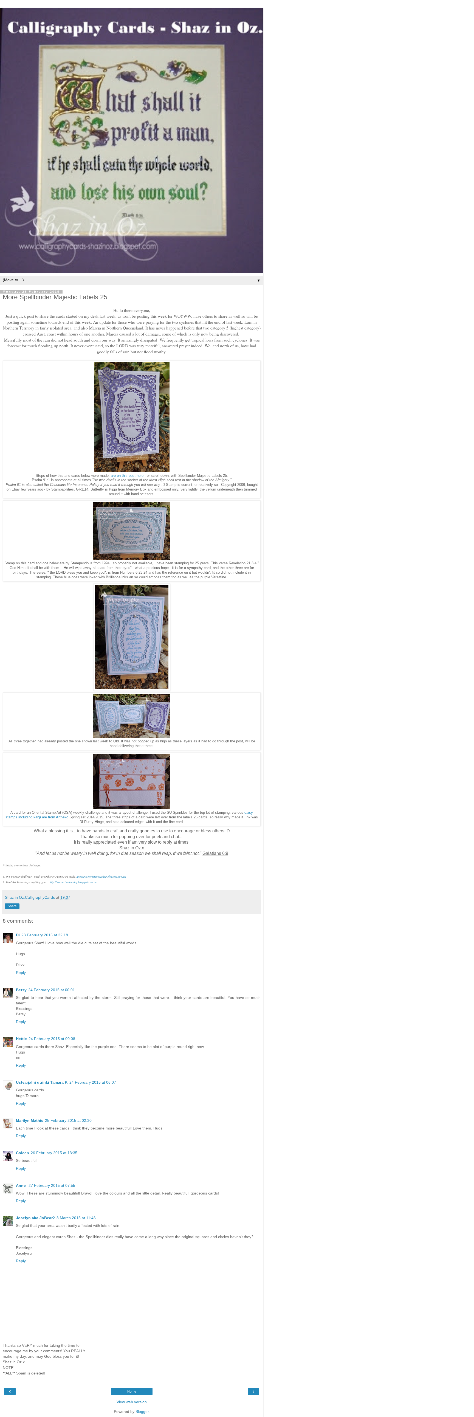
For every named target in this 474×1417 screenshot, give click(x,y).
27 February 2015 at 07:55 (52, 1185)
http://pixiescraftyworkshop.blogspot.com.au (101, 876)
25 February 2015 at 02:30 (68, 1120)
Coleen (22, 1153)
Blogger (142, 1411)
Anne (21, 1185)
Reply (21, 972)
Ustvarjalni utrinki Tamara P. (42, 1082)
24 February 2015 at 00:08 (52, 1038)
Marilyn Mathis (29, 1120)
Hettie (21, 1038)
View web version (132, 1402)
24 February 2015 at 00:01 (51, 990)
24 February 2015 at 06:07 (92, 1082)
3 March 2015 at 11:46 (76, 1218)
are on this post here (127, 476)
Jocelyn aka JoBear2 (35, 1218)
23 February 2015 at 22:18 (44, 935)
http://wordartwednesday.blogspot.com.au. (73, 882)
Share (12, 906)
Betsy (21, 990)
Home (131, 1391)
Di (18, 935)
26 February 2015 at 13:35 (54, 1153)
